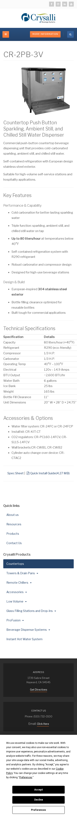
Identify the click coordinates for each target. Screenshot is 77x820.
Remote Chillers (17, 582)
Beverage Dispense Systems (26, 629)
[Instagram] (58, 4)
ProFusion (13, 620)
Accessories (15, 592)
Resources (13, 524)
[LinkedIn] (64, 4)
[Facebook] (51, 4)
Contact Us (14, 543)
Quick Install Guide (50, 473)
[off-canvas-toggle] (5, 34)
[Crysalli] (38, 18)
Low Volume (15, 601)
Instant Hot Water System (24, 639)
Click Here (43, 723)
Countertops (15, 563)
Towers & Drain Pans (21, 573)
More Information (45, 34)
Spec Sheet (15, 473)
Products (12, 533)
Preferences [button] (25, 777)
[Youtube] (71, 4)
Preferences (38, 810)
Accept (38, 789)
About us (12, 514)
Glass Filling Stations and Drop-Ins (29, 611)
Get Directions (38, 689)
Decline (38, 799)
